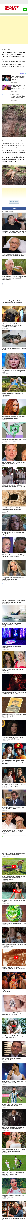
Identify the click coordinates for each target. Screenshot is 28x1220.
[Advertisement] (14, 30)
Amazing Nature (12, 8)
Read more (14, 202)
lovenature (14, 59)
